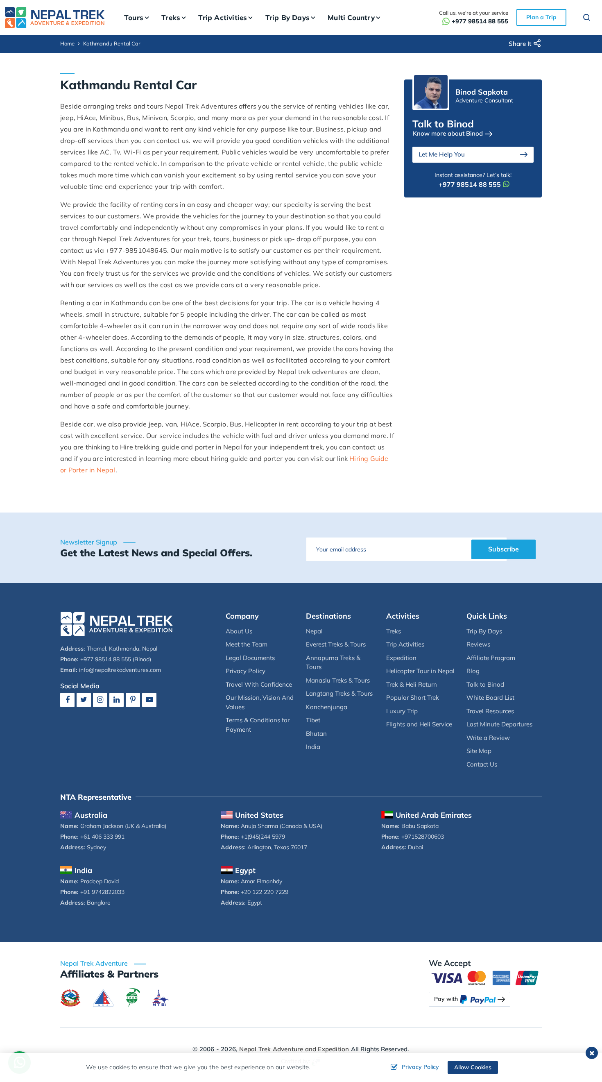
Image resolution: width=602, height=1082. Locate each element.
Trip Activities (405, 644)
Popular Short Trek (412, 697)
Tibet (313, 720)
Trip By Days (484, 631)
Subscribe (503, 549)
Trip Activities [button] (222, 17)
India (313, 747)
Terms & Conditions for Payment (258, 724)
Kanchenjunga (326, 707)
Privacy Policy (245, 671)
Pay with (446, 999)
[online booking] (485, 977)
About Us (239, 631)
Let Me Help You (442, 154)
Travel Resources (490, 711)
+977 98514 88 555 (480, 21)
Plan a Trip (541, 17)
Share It (520, 44)
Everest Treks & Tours (336, 644)
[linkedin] (116, 699)
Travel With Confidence (259, 684)
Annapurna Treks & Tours (333, 662)
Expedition (401, 658)
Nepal (314, 631)
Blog (473, 671)
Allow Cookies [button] (472, 1067)
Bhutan (316, 733)
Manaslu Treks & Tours (338, 680)
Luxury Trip (402, 711)
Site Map (478, 751)
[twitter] (84, 699)
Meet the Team (246, 644)
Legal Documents (250, 658)
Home (67, 43)
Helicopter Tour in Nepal (420, 671)
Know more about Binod (448, 133)
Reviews (478, 644)
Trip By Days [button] (287, 17)
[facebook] (67, 699)
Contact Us (481, 764)
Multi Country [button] (351, 17)
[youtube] (149, 699)
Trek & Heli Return (411, 684)
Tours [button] (133, 17)
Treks (393, 631)
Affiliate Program (490, 658)
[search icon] (583, 18)
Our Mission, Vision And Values (260, 702)
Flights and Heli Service (419, 724)
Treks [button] (170, 17)
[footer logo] (116, 623)
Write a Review (488, 738)
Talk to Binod (485, 684)
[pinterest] (133, 699)
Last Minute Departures (499, 724)
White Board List (490, 697)
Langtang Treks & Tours (339, 693)
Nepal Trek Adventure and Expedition (294, 1049)
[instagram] (100, 699)
